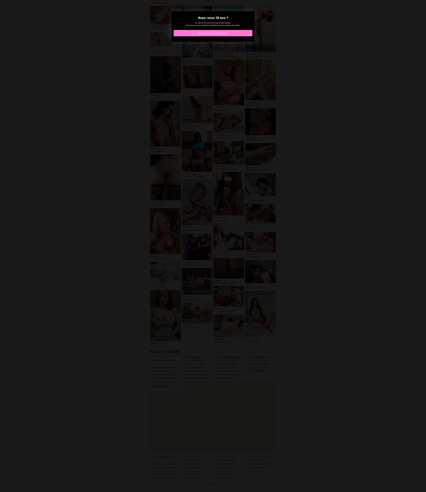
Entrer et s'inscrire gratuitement (213, 33)
